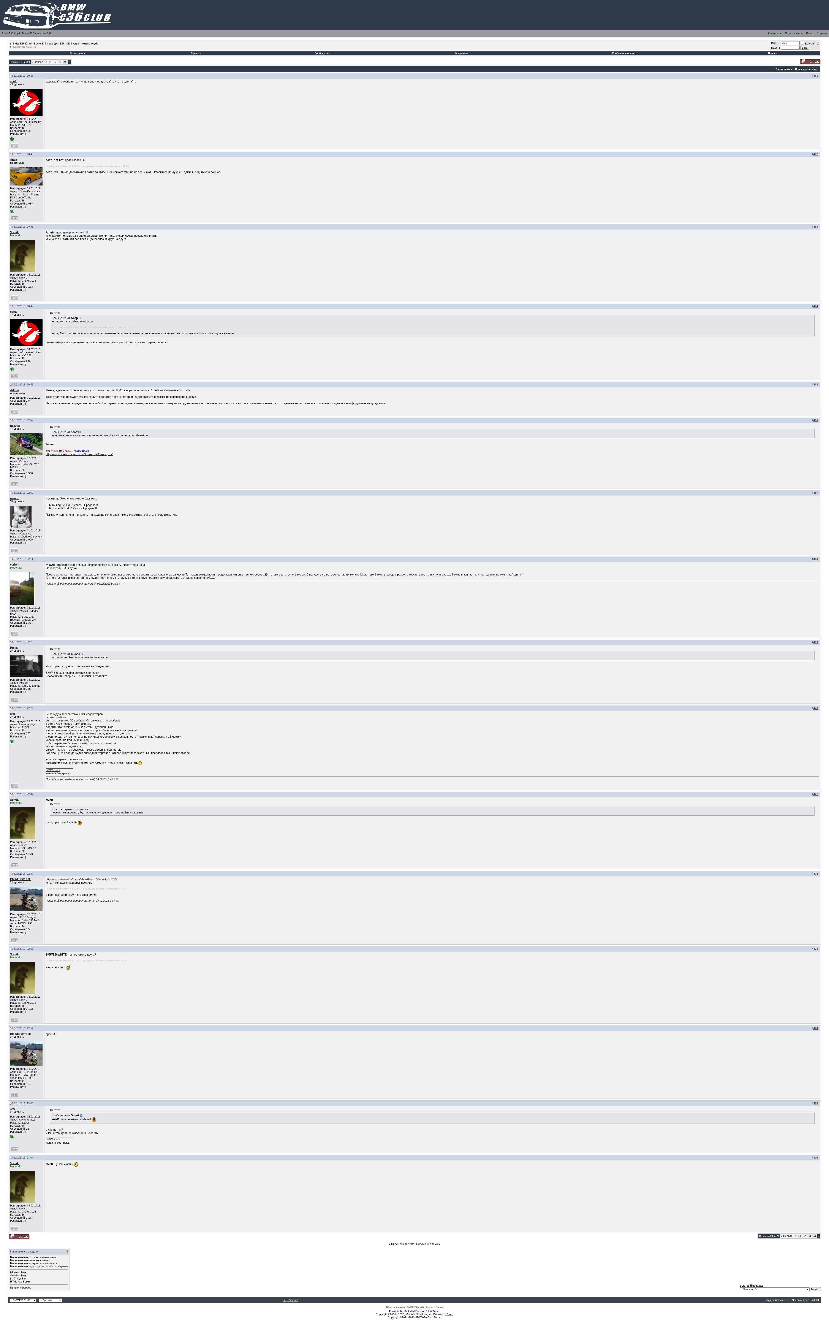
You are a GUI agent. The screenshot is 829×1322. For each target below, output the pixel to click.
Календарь (775, 33)
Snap (13, 159)
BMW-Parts (53, 770)
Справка (822, 33)
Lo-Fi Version (290, 1300)
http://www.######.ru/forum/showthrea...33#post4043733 (81, 879)
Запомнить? (812, 43)
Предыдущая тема (402, 1244)
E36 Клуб (73, 43)
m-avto (14, 498)
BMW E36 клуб (415, 1307)
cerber (14, 564)
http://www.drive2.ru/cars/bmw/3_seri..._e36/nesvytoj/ (79, 454)
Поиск (809, 33)
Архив (429, 1307)
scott (13, 81)
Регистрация (77, 53)
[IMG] (13, 1278)
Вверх (439, 1307)
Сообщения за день (623, 53)
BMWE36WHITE (20, 879)
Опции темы (782, 69)
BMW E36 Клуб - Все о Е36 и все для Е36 (27, 33)
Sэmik (14, 232)
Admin (14, 390)
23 (60, 61)
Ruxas (14, 647)
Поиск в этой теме (806, 69)
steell (13, 713)
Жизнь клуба (90, 43)
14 (50, 61)
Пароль (775, 47)
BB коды (15, 1272)
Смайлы (15, 1275)
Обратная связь (395, 1307)
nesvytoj (15, 425)
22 (55, 61)
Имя (773, 43)
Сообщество (322, 53)
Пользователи (794, 33)
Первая (37, 61)
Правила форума (20, 1287)
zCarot (449, 1314)
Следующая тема (427, 1244)
